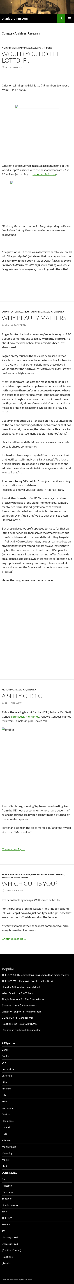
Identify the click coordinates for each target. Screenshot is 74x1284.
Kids (4, 1133)
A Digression (9, 47)
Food (5, 1101)
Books (6, 311)
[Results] (6, 1263)
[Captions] (7, 1256)
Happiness (24, 47)
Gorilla (6, 1114)
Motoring (8, 689)
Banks (5, 1049)
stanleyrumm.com (15, 18)
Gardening (7, 1107)
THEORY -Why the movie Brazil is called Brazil (28, 980)
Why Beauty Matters (34, 317)
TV (3, 1230)
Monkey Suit (9, 1146)
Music (5, 1159)
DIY (4, 1062)
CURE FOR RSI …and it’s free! (18, 1017)
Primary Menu (69, 18)
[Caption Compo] (11, 1250)
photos (6, 1166)
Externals (17, 311)
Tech (4, 1211)
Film (26, 311)
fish (4, 1094)
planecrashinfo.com (44, 174)
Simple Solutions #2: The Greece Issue (23, 999)
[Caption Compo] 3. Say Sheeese (19, 1005)
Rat (4, 1179)
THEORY (47, 47)
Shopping (49, 874)
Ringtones (7, 1192)
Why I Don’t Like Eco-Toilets (17, 993)
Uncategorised (10, 1237)
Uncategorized (19, 877)
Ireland (6, 1127)
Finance (6, 1088)
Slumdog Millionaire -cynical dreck (21, 987)
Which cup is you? (29, 883)
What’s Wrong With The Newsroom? (22, 1011)
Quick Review (9, 1172)
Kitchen (25, 874)
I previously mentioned (25, 716)
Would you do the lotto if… (31, 57)
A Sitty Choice (24, 695)
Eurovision (8, 1069)
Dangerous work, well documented (21, 1029)
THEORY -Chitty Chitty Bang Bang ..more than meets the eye (35, 974)
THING (5, 877)
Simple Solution (10, 1205)
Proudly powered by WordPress (17, 1279)
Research (36, 47)
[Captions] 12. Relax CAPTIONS (19, 1023)
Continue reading (13, 849)
